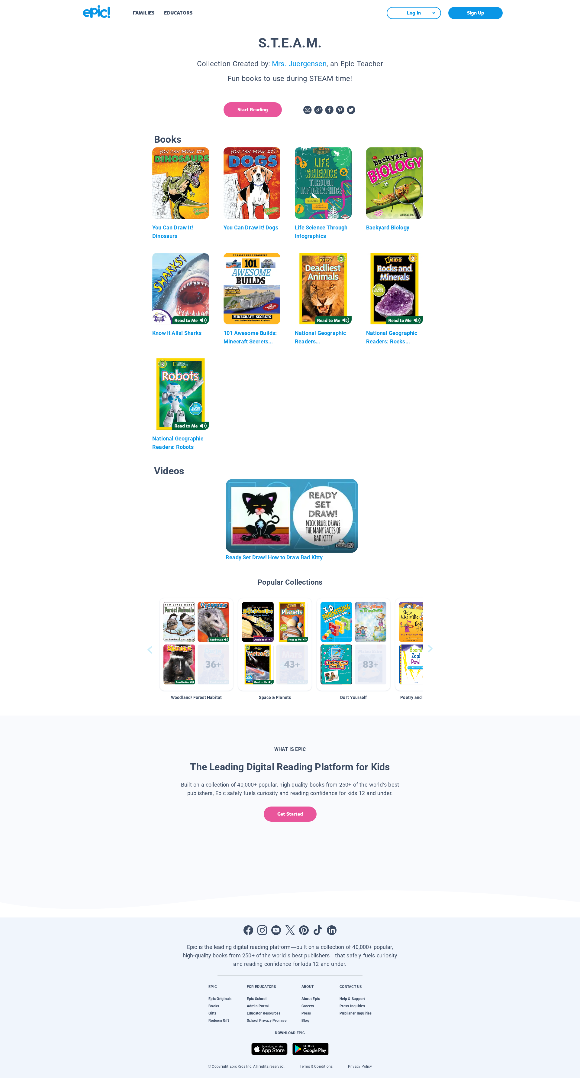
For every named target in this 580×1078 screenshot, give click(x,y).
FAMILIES (143, 13)
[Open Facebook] (248, 930)
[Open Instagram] (262, 930)
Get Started (290, 814)
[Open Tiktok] (318, 930)
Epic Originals (219, 999)
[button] (196, 644)
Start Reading (252, 109)
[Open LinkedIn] (332, 930)
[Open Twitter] (290, 930)
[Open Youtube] (276, 930)
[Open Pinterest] (304, 930)
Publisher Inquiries (356, 1013)
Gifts (212, 1013)
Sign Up (475, 13)
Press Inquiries (352, 1006)
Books (213, 1006)
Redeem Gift (218, 1020)
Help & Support (352, 999)
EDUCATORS (178, 13)
